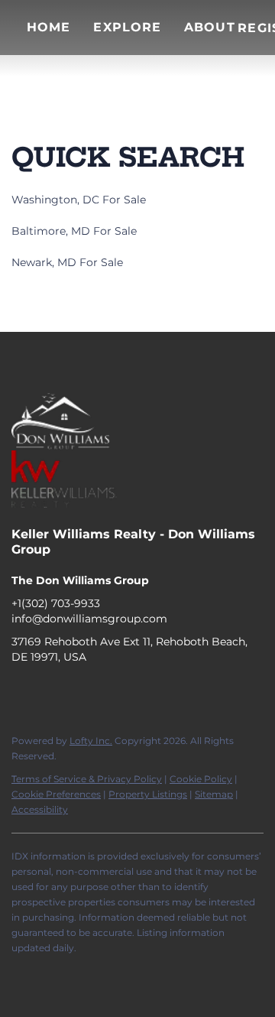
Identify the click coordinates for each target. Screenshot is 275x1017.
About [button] (209, 27)
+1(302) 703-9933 (55, 603)
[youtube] (114, 691)
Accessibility (39, 809)
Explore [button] (127, 27)
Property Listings (147, 794)
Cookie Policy (201, 779)
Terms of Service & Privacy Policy (86, 779)
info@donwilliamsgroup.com (89, 618)
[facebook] (22, 691)
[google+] (145, 691)
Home (48, 27)
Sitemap (214, 794)
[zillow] (84, 691)
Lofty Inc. (91, 740)
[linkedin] (53, 691)
